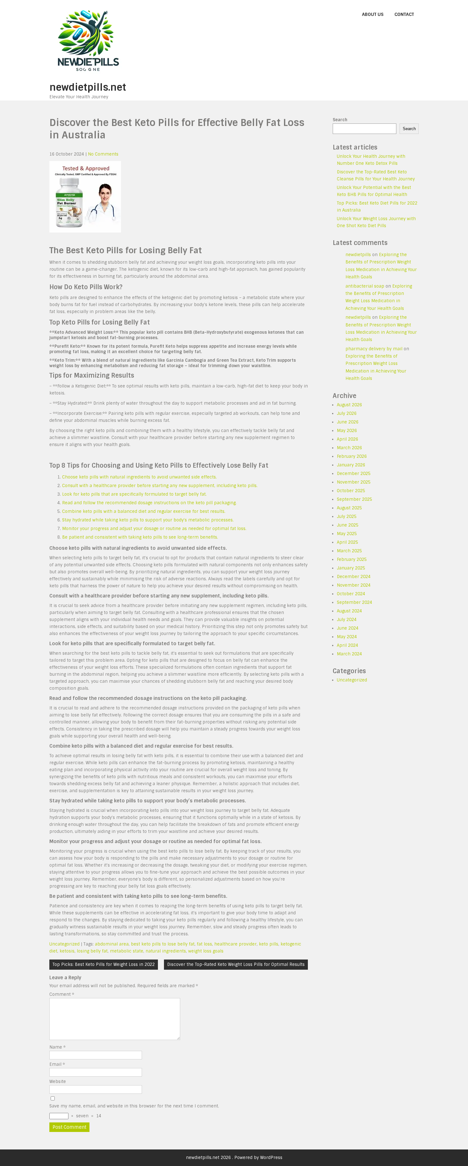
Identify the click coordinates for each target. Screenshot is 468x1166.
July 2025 (347, 516)
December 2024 (354, 576)
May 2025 (347, 533)
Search (340, 119)
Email (57, 1064)
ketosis (67, 951)
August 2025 (349, 508)
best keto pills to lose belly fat (163, 944)
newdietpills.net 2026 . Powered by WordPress (234, 1157)
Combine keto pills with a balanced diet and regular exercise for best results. (143, 511)
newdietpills (358, 254)
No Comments (103, 154)
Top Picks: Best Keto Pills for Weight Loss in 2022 (104, 964)
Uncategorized (64, 944)
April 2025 (347, 542)
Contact (404, 14)
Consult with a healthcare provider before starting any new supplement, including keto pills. (160, 485)
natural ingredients (165, 951)
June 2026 (347, 422)
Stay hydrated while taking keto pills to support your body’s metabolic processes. (148, 520)
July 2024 (347, 619)
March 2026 (349, 447)
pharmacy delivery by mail (373, 349)
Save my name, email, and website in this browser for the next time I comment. (134, 1106)
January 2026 (351, 465)
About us (373, 14)
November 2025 (354, 482)
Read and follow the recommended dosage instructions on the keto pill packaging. (149, 503)
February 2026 (352, 456)
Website (57, 1081)
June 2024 (347, 628)
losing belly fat (92, 951)
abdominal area (112, 944)
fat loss (204, 944)
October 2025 (351, 490)
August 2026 (349, 405)
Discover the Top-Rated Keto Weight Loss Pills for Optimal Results (236, 964)
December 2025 (354, 473)
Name (57, 1047)
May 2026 (347, 430)
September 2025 (354, 499)
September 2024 (354, 602)
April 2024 (347, 645)
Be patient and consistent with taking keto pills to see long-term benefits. (140, 537)
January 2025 (351, 568)
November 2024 (354, 585)
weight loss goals (205, 951)
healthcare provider (235, 944)
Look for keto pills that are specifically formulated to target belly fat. (134, 494)
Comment (61, 994)
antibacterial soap (364, 286)
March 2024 (349, 654)
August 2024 (349, 611)
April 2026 (347, 439)
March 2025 (349, 551)
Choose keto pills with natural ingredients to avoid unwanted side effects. (139, 477)
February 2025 (352, 559)
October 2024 (351, 594)
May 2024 (347, 636)
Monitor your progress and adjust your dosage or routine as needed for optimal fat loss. (154, 528)
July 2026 (347, 413)
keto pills (268, 944)
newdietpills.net (87, 87)
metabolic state (126, 951)
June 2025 (347, 525)
